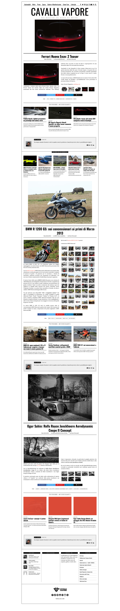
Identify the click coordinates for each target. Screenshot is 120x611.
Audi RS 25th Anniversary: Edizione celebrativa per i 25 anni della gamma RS (44, 169)
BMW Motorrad (58, 236)
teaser (74, 98)
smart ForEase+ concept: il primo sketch (34, 519)
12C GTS (39, 465)
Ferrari (63, 59)
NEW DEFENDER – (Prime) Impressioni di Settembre (59, 168)
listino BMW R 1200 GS (73, 240)
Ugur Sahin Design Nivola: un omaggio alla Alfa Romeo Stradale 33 (85, 520)
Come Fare (66, 4)
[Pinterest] (85, 4)
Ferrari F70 (52, 98)
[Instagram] (89, 4)
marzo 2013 (65, 318)
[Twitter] (83, 4)
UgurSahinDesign (83, 488)
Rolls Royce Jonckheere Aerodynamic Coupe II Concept (61, 488)
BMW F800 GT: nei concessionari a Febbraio (85, 346)
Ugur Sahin (76, 488)
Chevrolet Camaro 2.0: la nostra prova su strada (74, 168)
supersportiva (69, 98)
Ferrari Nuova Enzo (60, 98)
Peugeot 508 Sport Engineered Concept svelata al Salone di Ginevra (58, 520)
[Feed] (93, 4)
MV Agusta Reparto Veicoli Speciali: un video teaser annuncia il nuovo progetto (59, 124)
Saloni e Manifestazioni (54, 4)
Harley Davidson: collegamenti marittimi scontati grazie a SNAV (59, 346)
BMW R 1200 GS (31, 270)
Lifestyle (73, 4)
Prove (38, 4)
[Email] (91, 4)
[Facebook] (81, 4)
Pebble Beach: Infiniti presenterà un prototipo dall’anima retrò (34, 119)
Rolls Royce (61, 433)
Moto (33, 4)
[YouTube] (87, 4)
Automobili (27, 4)
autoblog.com (76, 84)
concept (37, 488)
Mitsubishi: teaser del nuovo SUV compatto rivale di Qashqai (84, 119)
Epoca (44, 4)
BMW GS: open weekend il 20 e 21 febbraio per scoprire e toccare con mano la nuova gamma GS (34, 347)
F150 (48, 98)
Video (66, 433)
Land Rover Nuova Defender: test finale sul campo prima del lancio (89, 169)
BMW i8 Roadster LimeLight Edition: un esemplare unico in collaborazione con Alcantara (30, 170)
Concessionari (59, 318)
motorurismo (72, 318)
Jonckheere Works (44, 488)
